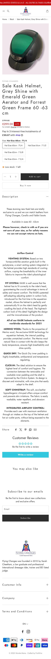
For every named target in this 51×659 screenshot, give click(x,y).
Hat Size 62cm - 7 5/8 (14, 152)
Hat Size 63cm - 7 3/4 (14, 159)
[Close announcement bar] (48, 2)
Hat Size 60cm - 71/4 (13, 145)
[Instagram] (28, 631)
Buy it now (25, 185)
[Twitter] (20, 429)
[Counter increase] (15, 176)
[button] (3, 11)
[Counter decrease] (5, 176)
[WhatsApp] (30, 429)
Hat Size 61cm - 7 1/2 (37, 145)
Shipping (13, 127)
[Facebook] (16, 429)
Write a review (25, 454)
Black (12, 19)
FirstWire (39, 653)
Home (4, 19)
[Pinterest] (25, 429)
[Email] (35, 429)
